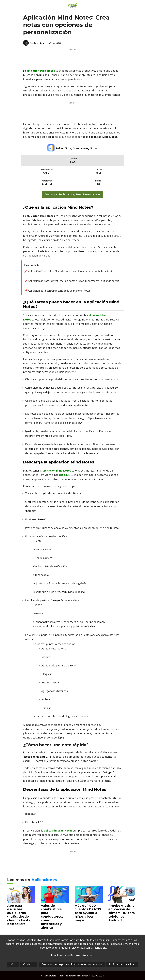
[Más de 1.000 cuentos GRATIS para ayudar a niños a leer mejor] (88, 900)
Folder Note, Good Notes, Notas (77, 148)
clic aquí (64, 474)
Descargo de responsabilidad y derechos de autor (71, 964)
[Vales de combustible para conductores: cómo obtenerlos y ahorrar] (55, 900)
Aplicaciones (44, 879)
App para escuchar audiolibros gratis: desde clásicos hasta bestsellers (18, 915)
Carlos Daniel (40, 43)
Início (13, 964)
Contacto (28, 964)
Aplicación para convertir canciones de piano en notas (59, 290)
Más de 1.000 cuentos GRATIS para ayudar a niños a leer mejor (88, 913)
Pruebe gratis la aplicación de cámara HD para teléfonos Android (121, 913)
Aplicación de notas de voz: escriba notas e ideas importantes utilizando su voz (73, 281)
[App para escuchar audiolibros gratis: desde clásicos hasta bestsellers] (21, 900)
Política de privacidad (122, 964)
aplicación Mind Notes (41, 70)
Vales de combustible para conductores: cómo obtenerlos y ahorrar (52, 916)
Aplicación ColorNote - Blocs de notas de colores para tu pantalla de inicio (70, 271)
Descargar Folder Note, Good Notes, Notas (72, 194)
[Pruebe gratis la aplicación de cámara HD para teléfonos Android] (122, 900)
